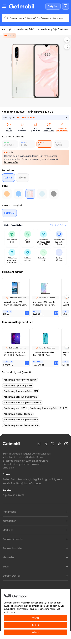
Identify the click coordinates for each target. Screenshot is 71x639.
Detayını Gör (11, 162)
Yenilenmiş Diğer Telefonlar (55, 29)
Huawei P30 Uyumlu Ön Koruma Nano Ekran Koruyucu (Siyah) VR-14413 (45, 303)
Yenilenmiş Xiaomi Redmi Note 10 (21, 425)
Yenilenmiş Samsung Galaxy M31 (21, 391)
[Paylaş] (67, 46)
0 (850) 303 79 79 (13, 495)
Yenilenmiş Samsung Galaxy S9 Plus (23, 402)
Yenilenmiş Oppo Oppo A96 (18, 385)
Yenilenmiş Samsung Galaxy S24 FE (48, 408)
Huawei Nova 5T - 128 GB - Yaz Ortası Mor (15, 354)
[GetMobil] (21, 6)
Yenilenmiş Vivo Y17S (14, 408)
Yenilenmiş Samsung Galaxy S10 (20, 396)
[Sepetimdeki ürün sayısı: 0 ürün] (65, 6)
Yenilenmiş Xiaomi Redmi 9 (18, 413)
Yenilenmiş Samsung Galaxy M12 (21, 419)
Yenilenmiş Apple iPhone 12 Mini (20, 379)
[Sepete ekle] (27, 313)
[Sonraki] (67, 296)
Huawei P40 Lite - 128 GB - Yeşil (43, 353)
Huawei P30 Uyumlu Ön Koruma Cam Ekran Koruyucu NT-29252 (15, 303)
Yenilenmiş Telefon (26, 29)
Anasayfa (7, 29)
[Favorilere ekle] (67, 40)
